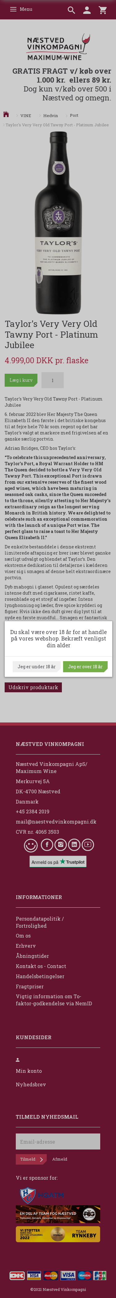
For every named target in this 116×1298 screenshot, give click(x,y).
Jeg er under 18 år (37, 666)
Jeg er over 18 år (85, 666)
